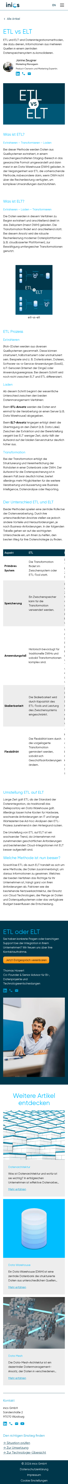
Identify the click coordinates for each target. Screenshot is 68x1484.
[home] (12, 5)
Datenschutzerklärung (34, 1469)
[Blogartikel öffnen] (34, 1135)
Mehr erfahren (17, 1189)
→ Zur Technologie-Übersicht (24, 1452)
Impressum (34, 1475)
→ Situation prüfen (16, 1443)
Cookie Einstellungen (34, 1480)
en (54, 5)
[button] (61, 5)
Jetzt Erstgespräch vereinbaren (26, 960)
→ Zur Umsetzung (15, 1448)
